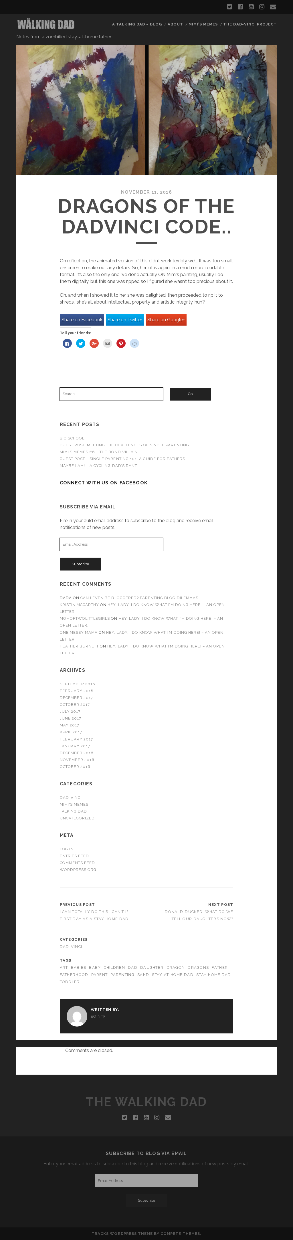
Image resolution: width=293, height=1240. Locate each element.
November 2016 (77, 760)
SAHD (143, 974)
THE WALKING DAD (146, 1102)
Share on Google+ (166, 319)
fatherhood (74, 974)
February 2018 (77, 691)
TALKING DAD (73, 811)
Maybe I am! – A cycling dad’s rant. (99, 465)
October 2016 (75, 766)
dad (132, 967)
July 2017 (70, 711)
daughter (151, 967)
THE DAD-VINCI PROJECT (250, 24)
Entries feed (74, 856)
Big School (72, 438)
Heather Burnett (79, 646)
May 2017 (69, 725)
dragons (198, 967)
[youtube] (251, 7)
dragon (176, 967)
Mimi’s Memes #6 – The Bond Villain (99, 452)
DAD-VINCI (71, 797)
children (114, 967)
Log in (67, 849)
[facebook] (240, 7)
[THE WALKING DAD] (46, 27)
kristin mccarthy (79, 605)
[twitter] (229, 7)
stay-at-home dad (172, 974)
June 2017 (70, 718)
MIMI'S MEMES (74, 804)
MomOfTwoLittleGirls (85, 618)
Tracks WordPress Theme (122, 1233)
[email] (273, 7)
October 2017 (75, 704)
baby (95, 967)
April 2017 (71, 732)
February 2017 (76, 739)
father (220, 967)
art (64, 967)
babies (78, 967)
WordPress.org (78, 869)
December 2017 (76, 698)
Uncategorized (77, 818)
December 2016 (77, 753)
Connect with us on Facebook (104, 483)
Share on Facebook (82, 319)
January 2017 (75, 746)
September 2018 (78, 684)
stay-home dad (213, 974)
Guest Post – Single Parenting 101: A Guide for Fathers (122, 459)
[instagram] (261, 7)
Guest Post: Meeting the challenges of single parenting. (125, 445)
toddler (70, 982)
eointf (98, 1016)
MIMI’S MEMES (203, 24)
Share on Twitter (125, 319)
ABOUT (175, 24)
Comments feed (77, 863)
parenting (122, 974)
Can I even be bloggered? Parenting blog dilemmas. (139, 598)
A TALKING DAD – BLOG (137, 24)
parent (99, 974)
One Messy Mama (79, 632)
